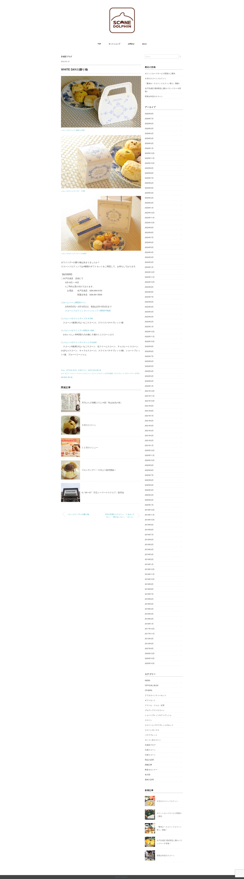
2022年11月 (150, 336)
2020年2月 (149, 500)
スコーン (73, 373)
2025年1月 (149, 207)
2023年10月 (150, 282)
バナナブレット (119, 373)
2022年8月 (149, 351)
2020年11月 (150, 455)
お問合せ (131, 44)
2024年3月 (149, 257)
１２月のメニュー (90, 447)
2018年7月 (149, 594)
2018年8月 (149, 589)
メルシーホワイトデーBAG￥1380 (73, 130)
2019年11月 (150, 514)
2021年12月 (150, 391)
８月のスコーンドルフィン (155, 78)
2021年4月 (149, 430)
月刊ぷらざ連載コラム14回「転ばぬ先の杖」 (102, 402)
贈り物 (70, 377)
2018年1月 (149, 623)
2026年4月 (149, 133)
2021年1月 (149, 445)
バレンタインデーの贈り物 (78, 514)
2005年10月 (150, 663)
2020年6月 (149, 480)
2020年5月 (149, 485)
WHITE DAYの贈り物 (94, 370)
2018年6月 (149, 599)
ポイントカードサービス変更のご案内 (160, 73)
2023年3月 (149, 316)
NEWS (147, 680)
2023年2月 (149, 321)
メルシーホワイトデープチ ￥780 (73, 191)
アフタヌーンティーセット (155, 695)
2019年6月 (149, 539)
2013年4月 (149, 638)
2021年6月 (149, 420)
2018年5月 (149, 604)
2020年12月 (150, 450)
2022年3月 (149, 376)
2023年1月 (149, 326)
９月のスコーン (89, 424)
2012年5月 (149, 643)
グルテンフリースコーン (154, 710)
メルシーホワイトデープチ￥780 (78, 318)
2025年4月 (149, 192)
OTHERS (148, 690)
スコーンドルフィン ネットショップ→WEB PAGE (88, 310)
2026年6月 (149, 123)
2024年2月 (149, 262)
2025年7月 (149, 178)
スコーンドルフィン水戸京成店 (102, 373)
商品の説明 (149, 759)
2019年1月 (149, 564)
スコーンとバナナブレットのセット (159, 725)
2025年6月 (149, 183)
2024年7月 (149, 237)
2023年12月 (150, 272)
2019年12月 (150, 509)
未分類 (147, 774)
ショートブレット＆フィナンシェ (158, 715)
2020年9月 (149, 465)
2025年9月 (149, 168)
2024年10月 (150, 222)
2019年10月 (150, 519)
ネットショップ (114, 44)
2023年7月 (149, 296)
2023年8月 (149, 292)
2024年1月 (149, 267)
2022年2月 (149, 381)
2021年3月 (149, 435)
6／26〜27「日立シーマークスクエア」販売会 (103, 492)
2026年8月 (149, 113)
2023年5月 (149, 306)
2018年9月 (149, 584)
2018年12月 (150, 569)
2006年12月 (150, 653)
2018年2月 (149, 618)
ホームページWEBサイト (74, 302)
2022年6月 (149, 361)
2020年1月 (149, 505)
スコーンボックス (152, 730)
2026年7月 (149, 118)
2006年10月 (150, 658)
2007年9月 (149, 648)
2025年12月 (150, 153)
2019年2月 (149, 559)
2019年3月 (149, 554)
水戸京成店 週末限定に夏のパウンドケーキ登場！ (163, 90)
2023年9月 (149, 287)
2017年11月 (150, 633)
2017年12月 (150, 628)
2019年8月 (149, 529)
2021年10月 (150, 400)
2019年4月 (149, 549)
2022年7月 (149, 356)
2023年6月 (149, 301)
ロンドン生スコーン (153, 740)
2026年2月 (149, 143)
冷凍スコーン (150, 749)
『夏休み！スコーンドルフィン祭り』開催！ (162, 83)
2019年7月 (149, 534)
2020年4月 (149, 490)
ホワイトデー (129, 373)
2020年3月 (149, 495)
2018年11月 (150, 574)
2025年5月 (149, 188)
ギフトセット (150, 700)
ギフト (67, 373)
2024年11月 (150, 217)
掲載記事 (148, 764)
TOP (99, 44)
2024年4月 (149, 252)
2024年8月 (149, 232)
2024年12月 (150, 212)
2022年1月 (149, 386)
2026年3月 (149, 138)
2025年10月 (150, 163)
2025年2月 (149, 202)
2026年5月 (149, 128)
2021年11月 (150, 396)
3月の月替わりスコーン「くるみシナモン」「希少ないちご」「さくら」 (120, 515)
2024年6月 (149, 242)
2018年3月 (149, 613)
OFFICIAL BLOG (151, 685)
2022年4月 (149, 371)
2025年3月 (149, 197)
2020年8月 (149, 470)
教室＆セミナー (151, 769)
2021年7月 (149, 415)
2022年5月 (149, 366)
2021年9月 (149, 405)
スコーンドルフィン (84, 373)
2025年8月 (149, 173)
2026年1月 (149, 148)
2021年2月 (149, 440)
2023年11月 (150, 277)
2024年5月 (149, 247)
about (144, 44)
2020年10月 (150, 460)
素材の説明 (149, 779)
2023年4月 (149, 311)
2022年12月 (150, 331)
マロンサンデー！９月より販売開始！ (99, 469)
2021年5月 (149, 425)
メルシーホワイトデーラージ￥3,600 (73, 253)
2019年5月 (149, 544)
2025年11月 (150, 158)
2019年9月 (149, 524)
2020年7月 (149, 475)
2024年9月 (149, 227)
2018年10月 (150, 579)
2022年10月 (150, 341)
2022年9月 (149, 346)
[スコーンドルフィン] (122, 9)
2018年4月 (149, 609)
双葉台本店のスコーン (154, 96)
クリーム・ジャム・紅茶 (154, 705)
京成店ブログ (66, 56)
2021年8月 (149, 410)
